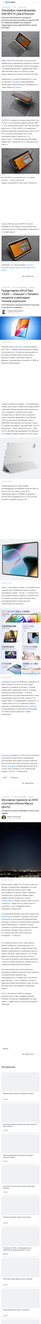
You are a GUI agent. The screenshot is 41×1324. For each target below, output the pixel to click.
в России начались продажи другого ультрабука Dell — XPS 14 (19, 267)
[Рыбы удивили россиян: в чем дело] (20, 1303)
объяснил (5, 916)
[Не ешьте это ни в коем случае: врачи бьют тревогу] (20, 1179)
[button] (20, 44)
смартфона (11, 766)
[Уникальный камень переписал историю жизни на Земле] (20, 1148)
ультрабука (15, 82)
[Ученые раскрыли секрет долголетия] (20, 1210)
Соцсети (31, 796)
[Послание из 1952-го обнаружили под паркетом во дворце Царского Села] (20, 1241)
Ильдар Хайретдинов (15, 311)
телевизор (33, 706)
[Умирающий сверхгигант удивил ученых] (20, 1086)
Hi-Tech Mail (23, 287)
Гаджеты (32, 287)
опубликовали (7, 901)
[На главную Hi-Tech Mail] (11, 2)
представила (19, 347)
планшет (18, 87)
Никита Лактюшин (14, 817)
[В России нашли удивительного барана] (20, 1272)
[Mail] (6, 2)
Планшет (5, 755)
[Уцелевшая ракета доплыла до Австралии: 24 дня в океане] (20, 1117)
